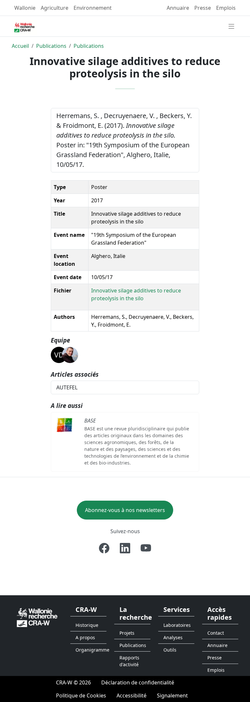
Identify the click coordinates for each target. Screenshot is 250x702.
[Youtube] (146, 548)
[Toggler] (231, 26)
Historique (87, 625)
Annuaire (178, 7)
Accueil (20, 45)
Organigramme (91, 650)
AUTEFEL (66, 387)
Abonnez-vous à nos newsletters (125, 510)
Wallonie (24, 7)
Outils (169, 650)
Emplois (226, 7)
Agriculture (54, 7)
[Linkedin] (125, 548)
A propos (85, 637)
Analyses (173, 637)
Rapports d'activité (129, 661)
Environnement (93, 7)
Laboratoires (177, 625)
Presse (202, 7)
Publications (51, 45)
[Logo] (37, 617)
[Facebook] (104, 548)
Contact (215, 633)
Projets (126, 633)
